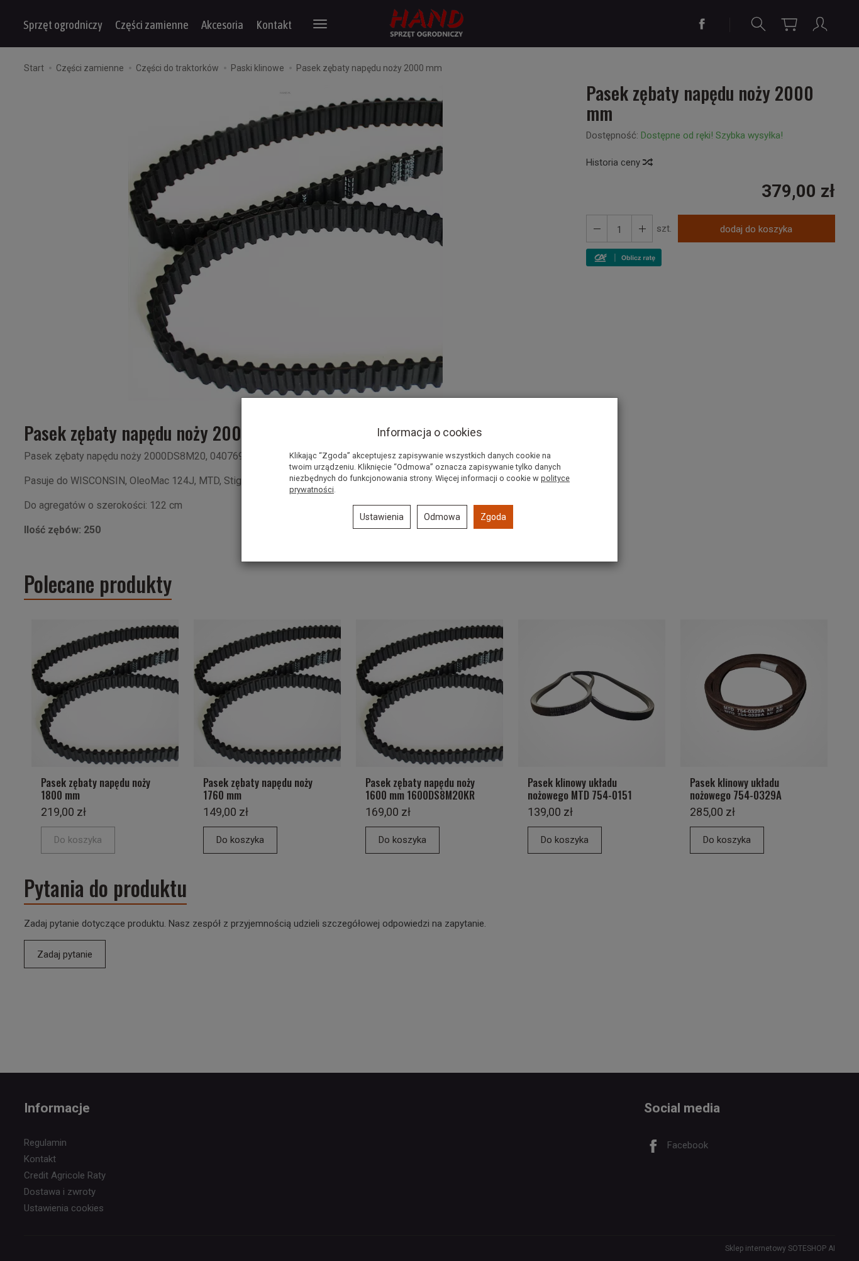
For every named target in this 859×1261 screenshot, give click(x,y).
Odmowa (442, 517)
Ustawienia (382, 517)
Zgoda (493, 517)
